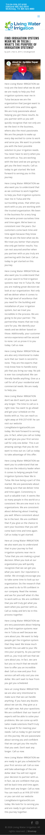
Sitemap (31, 831)
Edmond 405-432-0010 (17, 7)
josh (8, 52)
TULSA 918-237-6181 (16, 4)
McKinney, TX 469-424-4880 (20, 9)
